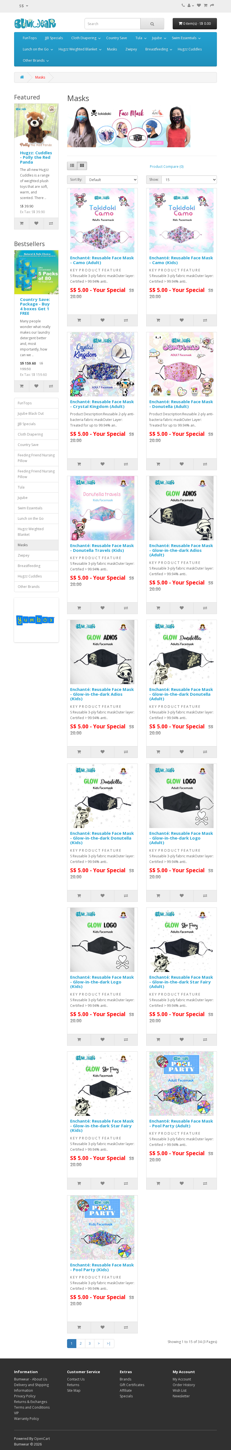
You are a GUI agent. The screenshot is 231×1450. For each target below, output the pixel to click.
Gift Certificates (132, 1384)
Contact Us (76, 1379)
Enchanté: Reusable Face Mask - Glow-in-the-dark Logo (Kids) (102, 981)
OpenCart (42, 1438)
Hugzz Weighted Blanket (78, 49)
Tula (139, 37)
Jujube (157, 37)
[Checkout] (212, 5)
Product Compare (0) (166, 166)
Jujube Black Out (31, 413)
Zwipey (131, 49)
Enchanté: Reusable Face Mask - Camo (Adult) (102, 260)
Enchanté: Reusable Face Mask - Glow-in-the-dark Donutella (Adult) (181, 693)
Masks (112, 49)
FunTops (30, 37)
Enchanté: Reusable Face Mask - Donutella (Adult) (181, 404)
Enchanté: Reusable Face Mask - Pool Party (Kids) (102, 1267)
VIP (16, 1413)
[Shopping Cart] (205, 5)
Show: (154, 179)
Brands (125, 1379)
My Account (182, 1379)
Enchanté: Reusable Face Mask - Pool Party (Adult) (181, 1123)
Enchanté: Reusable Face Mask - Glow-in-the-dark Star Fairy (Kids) (102, 1125)
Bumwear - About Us (30, 1379)
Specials (126, 1396)
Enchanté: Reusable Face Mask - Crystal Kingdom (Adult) (102, 404)
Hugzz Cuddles (190, 49)
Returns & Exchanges (30, 1401)
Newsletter (181, 1396)
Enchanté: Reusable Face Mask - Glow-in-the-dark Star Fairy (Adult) (181, 981)
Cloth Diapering (83, 37)
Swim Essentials (184, 37)
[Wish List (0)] (199, 5)
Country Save (116, 37)
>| (109, 1343)
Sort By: (76, 179)
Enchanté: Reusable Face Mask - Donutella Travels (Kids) (102, 548)
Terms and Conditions (32, 1407)
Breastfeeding (156, 49)
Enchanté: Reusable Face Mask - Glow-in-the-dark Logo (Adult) (181, 837)
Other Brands (34, 60)
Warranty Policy (26, 1418)
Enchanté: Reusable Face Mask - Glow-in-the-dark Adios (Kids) (102, 693)
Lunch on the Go (36, 49)
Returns (73, 1384)
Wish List (179, 1390)
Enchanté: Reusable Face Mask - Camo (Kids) (181, 260)
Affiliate (126, 1390)
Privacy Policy (24, 1396)
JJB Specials (54, 37)
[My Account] (191, 5)
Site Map (74, 1390)
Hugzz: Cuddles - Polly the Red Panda (36, 157)
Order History (184, 1384)
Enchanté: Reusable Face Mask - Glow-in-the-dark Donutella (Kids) (102, 837)
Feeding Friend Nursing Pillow (36, 458)
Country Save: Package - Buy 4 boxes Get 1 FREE (35, 306)
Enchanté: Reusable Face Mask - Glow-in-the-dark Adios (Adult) (181, 550)
